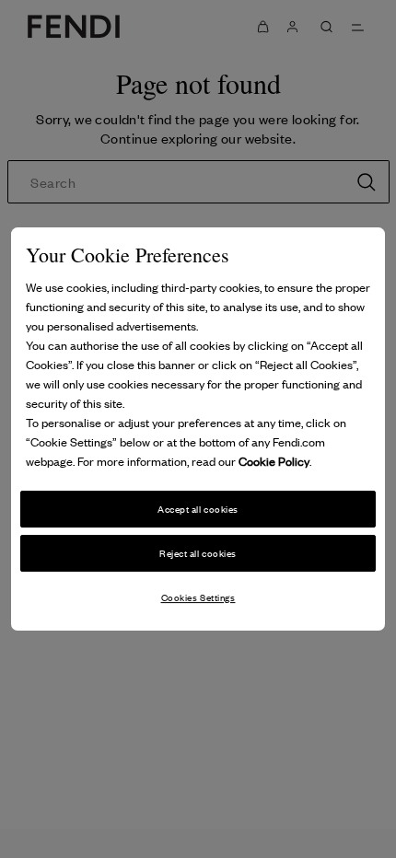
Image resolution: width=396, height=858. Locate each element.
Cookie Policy (274, 461)
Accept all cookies (198, 508)
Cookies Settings (198, 597)
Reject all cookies (198, 553)
